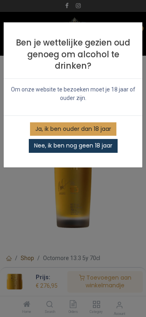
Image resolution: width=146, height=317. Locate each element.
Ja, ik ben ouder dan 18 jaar (73, 129)
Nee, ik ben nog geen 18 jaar (73, 145)
